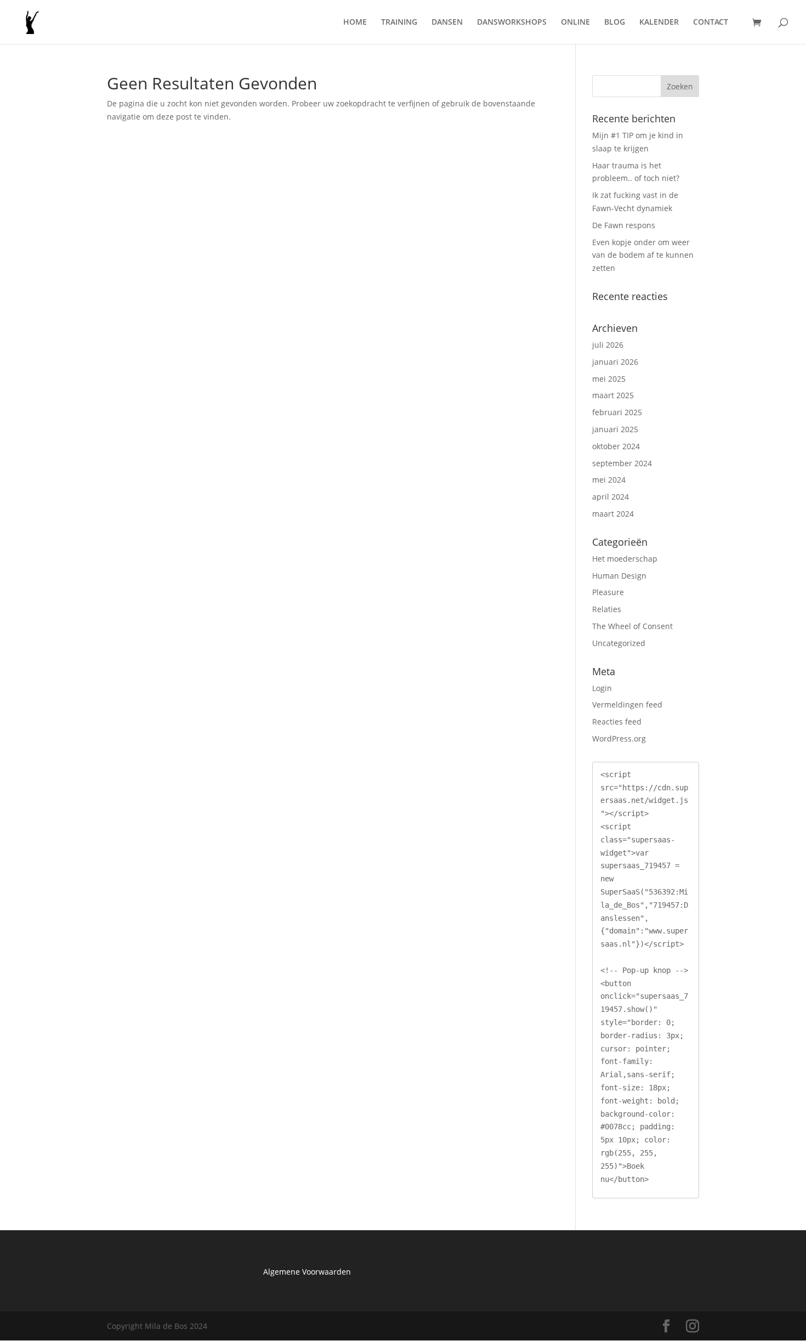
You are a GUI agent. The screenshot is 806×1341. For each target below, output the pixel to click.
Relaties (606, 609)
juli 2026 (607, 345)
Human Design (619, 575)
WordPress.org (619, 738)
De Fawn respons (623, 225)
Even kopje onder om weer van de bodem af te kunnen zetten (643, 255)
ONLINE (575, 22)
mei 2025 (609, 379)
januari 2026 (615, 362)
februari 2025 (617, 412)
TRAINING (399, 22)
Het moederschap (624, 558)
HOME (355, 22)
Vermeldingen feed (627, 704)
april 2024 (610, 496)
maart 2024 (613, 513)
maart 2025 (613, 395)
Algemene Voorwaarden (307, 1271)
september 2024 (622, 463)
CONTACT (710, 22)
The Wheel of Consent (632, 626)
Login (602, 688)
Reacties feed (617, 721)
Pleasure (608, 592)
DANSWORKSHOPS (512, 22)
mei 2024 (609, 479)
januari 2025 (615, 429)
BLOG (614, 22)
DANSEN (447, 22)
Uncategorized (618, 643)
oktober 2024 (616, 446)
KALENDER (659, 22)
